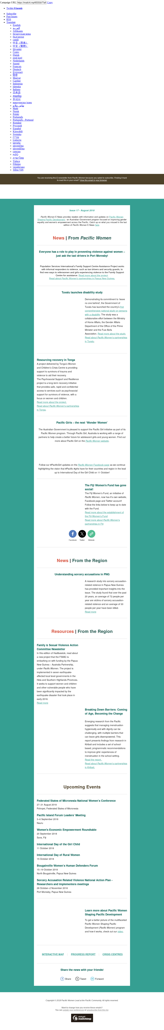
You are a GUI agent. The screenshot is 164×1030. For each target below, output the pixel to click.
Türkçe (16, 161)
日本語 (16, 92)
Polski (16, 114)
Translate (11, 22)
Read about (98, 337)
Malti (15, 108)
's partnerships (119, 337)
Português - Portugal (23, 120)
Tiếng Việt (18, 169)
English (16, 25)
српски (16, 151)
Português (18, 117)
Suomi (16, 63)
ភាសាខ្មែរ (17, 96)
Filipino (17, 164)
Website (91, 540)
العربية (16, 28)
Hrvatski (17, 49)
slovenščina (19, 148)
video (120, 931)
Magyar (17, 78)
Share (68, 978)
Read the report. (93, 759)
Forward (99, 978)
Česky (16, 52)
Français (17, 66)
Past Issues (11, 16)
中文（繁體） (20, 46)
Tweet (83, 978)
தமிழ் (15, 154)
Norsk (16, 111)
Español (17, 128)
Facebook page (93, 464)
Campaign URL (8, 2)
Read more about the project (93, 275)
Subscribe (11, 13)
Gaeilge (17, 80)
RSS (8, 19)
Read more (90, 611)
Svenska (17, 134)
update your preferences (73, 1010)
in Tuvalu (89, 341)
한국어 (16, 99)
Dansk (16, 55)
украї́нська (19, 167)
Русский (17, 125)
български (18, 36)
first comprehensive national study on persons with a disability (106, 310)
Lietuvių (17, 140)
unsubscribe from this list (97, 1010)
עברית (16, 137)
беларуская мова (22, 34)
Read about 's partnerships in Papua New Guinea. (82, 278)
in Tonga (41, 409)
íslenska (17, 86)
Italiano (16, 89)
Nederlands (18, 60)
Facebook (73, 540)
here (97, 224)
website (97, 440)
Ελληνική (18, 72)
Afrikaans (18, 31)
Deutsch (17, 69)
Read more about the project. (52, 402)
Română (17, 122)
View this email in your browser (93, 180)
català (16, 39)
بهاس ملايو (18, 105)
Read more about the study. (112, 333)
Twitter (14, 8)
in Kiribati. (90, 767)
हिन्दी (15, 75)
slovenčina (18, 145)
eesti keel (17, 57)
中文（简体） (20, 42)
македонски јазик (22, 102)
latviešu (16, 143)
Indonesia (18, 83)
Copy (50, 2)
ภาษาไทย (18, 158)
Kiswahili (18, 131)
